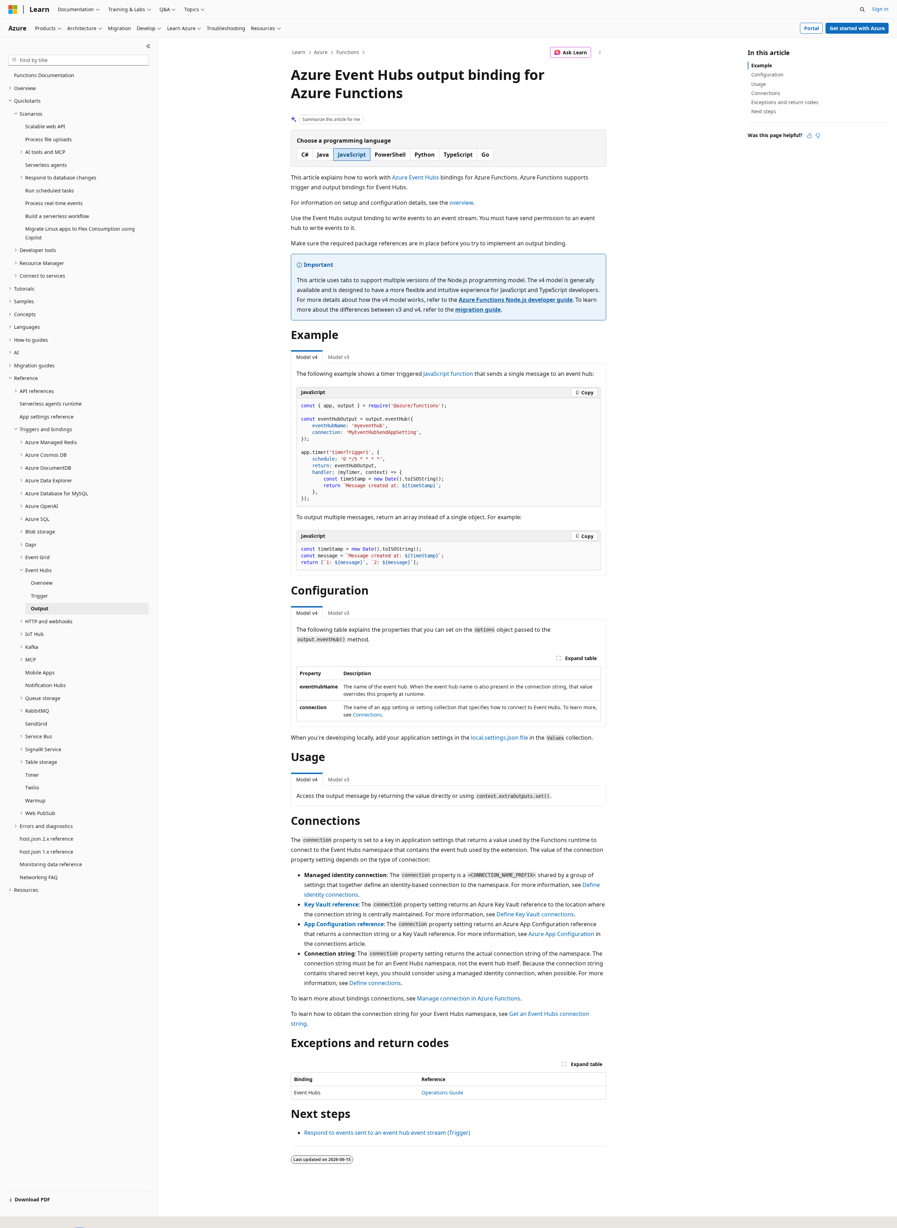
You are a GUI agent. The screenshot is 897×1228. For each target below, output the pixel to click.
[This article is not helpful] (818, 135)
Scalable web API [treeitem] (45, 126)
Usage (758, 84)
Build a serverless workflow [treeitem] (57, 216)
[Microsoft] (13, 9)
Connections (367, 714)
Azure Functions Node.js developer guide (516, 300)
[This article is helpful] (809, 135)
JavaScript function (448, 374)
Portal (811, 28)
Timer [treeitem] (32, 775)
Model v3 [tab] (338, 357)
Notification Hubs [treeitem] (45, 685)
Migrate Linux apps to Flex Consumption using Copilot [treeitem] (80, 233)
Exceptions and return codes (785, 102)
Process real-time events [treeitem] (54, 203)
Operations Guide (442, 1092)
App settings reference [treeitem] (47, 416)
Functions (347, 52)
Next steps (763, 111)
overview (461, 202)
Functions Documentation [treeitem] (44, 75)
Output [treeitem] (39, 608)
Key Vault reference (331, 904)
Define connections (375, 983)
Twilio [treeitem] (32, 787)
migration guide (478, 309)
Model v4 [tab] (306, 357)
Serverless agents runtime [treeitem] (51, 403)
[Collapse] (148, 46)
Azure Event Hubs (415, 177)
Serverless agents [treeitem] (46, 165)
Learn (299, 52)
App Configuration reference (344, 924)
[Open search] (862, 9)
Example (761, 65)
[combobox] (78, 60)
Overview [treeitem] (42, 582)
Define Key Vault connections (535, 914)
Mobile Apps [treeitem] (40, 672)
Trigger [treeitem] (39, 595)
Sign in (880, 9)
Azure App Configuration (561, 934)
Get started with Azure (857, 28)
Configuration (767, 74)
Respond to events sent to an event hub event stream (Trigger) (387, 1133)
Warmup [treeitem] (35, 800)
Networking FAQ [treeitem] (39, 877)
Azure (321, 52)
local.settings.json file (499, 737)
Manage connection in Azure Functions (468, 998)
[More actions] (600, 52)
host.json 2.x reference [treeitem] (46, 838)
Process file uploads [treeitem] (48, 139)
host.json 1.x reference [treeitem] (46, 851)
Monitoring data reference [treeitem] (51, 864)
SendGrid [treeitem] (36, 723)
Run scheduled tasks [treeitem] (49, 190)
